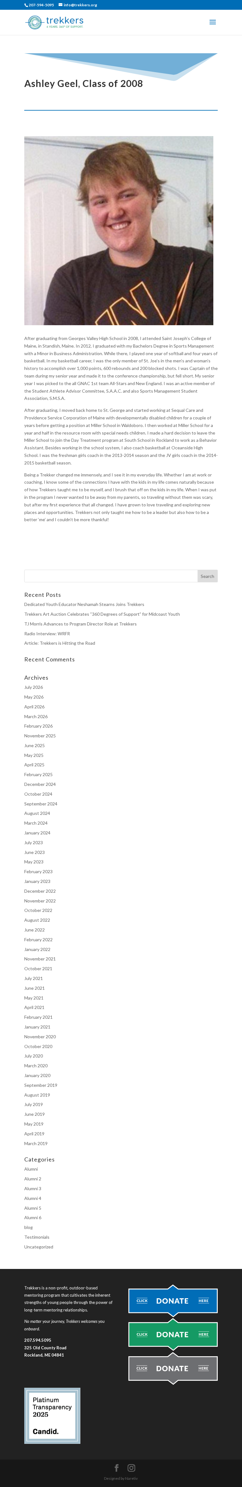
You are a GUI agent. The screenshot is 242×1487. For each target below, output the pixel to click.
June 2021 (34, 988)
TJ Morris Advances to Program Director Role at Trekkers (81, 623)
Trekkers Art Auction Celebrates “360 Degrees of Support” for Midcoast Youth (102, 614)
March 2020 (36, 1065)
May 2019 (33, 1124)
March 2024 (36, 823)
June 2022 (34, 929)
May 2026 (33, 697)
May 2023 (33, 861)
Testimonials (36, 1237)
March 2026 (36, 716)
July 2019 (33, 1104)
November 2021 (40, 958)
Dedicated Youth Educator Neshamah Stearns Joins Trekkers (84, 604)
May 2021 (33, 997)
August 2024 (37, 813)
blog (28, 1227)
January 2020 (37, 1075)
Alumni (31, 1169)
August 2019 (37, 1095)
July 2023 (33, 842)
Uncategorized (38, 1246)
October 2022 (38, 910)
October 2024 (38, 794)
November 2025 (40, 735)
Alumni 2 (32, 1178)
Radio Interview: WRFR (47, 633)
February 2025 (38, 774)
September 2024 (40, 803)
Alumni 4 (32, 1198)
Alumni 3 (32, 1188)
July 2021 (33, 978)
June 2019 (34, 1114)
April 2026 (34, 706)
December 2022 (40, 891)
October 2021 (38, 968)
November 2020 (40, 1036)
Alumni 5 (32, 1208)
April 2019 (34, 1133)
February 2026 (38, 726)
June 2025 (34, 745)
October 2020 (38, 1046)
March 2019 (36, 1143)
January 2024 (37, 832)
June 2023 (34, 852)
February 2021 (38, 1017)
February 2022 (38, 939)
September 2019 (40, 1085)
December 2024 (40, 784)
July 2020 (33, 1055)
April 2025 (34, 764)
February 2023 (38, 871)
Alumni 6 (32, 1217)
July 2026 (33, 687)
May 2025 (33, 755)
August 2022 (37, 920)
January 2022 (37, 949)
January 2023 (37, 881)
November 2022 (40, 900)
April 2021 (34, 1007)
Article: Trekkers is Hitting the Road (59, 643)
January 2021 (37, 1026)
